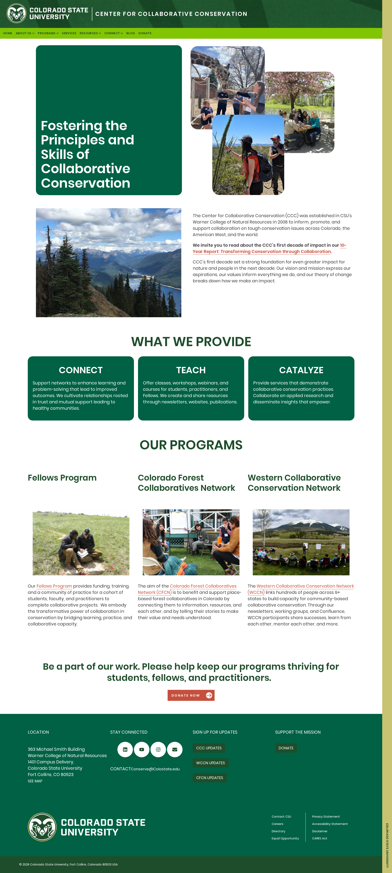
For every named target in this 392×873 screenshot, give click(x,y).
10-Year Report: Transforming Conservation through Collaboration (269, 248)
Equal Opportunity (285, 838)
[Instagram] (158, 749)
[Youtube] (141, 749)
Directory (278, 831)
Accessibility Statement (330, 824)
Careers (277, 824)
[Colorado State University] (46, 14)
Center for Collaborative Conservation (171, 14)
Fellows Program (54, 586)
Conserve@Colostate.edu (155, 769)
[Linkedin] (125, 749)
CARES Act (319, 838)
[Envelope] (175, 749)
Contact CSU (281, 817)
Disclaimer (319, 831)
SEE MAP (35, 781)
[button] (191, 695)
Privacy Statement (326, 817)
